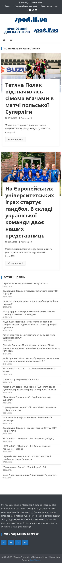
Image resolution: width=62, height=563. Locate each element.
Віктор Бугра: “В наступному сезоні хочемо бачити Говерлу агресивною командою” (29, 313)
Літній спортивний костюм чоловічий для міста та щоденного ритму (29, 336)
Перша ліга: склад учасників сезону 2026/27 (25, 283)
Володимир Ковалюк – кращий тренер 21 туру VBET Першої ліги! (30, 429)
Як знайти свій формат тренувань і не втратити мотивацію (27, 419)
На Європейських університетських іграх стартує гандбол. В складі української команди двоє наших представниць (29, 212)
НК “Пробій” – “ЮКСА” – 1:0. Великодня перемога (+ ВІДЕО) (29, 370)
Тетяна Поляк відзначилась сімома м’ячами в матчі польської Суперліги (29, 98)
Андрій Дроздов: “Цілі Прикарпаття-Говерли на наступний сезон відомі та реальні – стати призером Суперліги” (30, 324)
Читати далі (17, 139)
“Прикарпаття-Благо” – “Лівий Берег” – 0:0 (24, 467)
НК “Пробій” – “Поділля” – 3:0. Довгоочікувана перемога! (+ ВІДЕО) (26, 447)
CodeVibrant (35, 560)
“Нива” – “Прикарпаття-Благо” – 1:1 (21, 379)
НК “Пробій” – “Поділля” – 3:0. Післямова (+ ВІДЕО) (28, 438)
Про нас (8, 6)
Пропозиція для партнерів (26, 6)
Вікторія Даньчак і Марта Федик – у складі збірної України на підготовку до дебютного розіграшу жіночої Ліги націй (31, 348)
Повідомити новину (49, 6)
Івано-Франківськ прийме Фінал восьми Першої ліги (30, 475)
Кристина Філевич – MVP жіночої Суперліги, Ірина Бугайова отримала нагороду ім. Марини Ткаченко (29, 388)
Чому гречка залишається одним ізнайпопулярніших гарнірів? (30, 302)
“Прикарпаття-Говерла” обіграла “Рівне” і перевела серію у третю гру (29, 409)
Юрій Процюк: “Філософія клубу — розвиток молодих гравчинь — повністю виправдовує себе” (31, 359)
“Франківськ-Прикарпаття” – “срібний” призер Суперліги (27, 398)
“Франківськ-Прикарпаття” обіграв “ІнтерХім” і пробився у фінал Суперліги (27, 458)
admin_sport (26, 118)
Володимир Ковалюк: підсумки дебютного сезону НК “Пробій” (30, 292)
